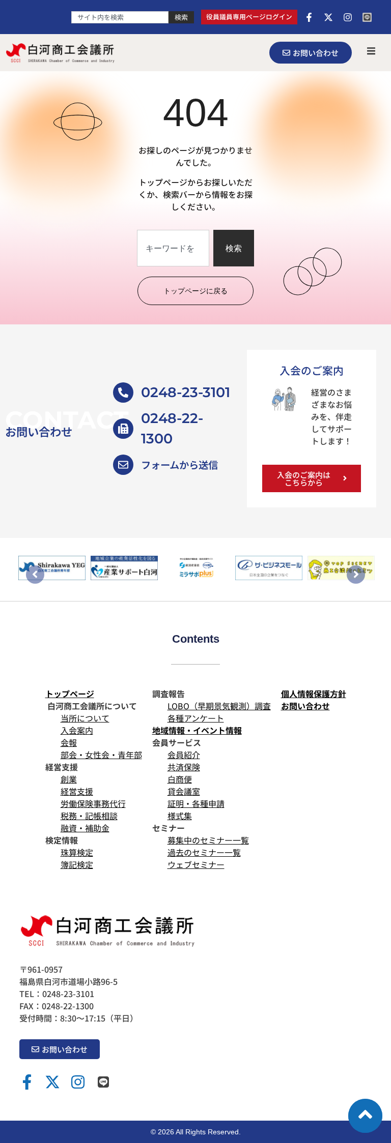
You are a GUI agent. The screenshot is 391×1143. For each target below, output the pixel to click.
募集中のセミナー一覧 (208, 840)
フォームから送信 (179, 465)
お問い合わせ (305, 706)
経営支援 (77, 791)
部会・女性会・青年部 (101, 754)
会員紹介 (183, 754)
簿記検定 (77, 864)
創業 (69, 779)
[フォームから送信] (123, 465)
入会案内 (77, 730)
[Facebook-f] (309, 17)
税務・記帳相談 (89, 815)
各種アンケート (195, 718)
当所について (85, 718)
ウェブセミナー (196, 864)
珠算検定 (77, 852)
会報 (69, 742)
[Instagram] (347, 17)
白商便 (179, 779)
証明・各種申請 (196, 803)
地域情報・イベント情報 (197, 730)
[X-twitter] (328, 17)
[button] (371, 51)
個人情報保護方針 (313, 693)
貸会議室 (183, 791)
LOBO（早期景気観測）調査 (219, 706)
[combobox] (120, 17)
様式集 (179, 815)
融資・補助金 (85, 828)
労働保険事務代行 (93, 803)
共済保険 (183, 767)
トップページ (69, 693)
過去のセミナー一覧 (204, 852)
